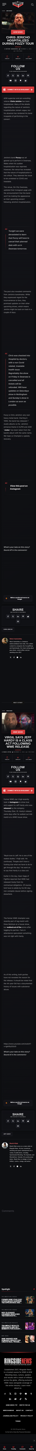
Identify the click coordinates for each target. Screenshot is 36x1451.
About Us (20, 1410)
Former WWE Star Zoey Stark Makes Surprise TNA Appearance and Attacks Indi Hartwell (12, 1301)
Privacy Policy (26, 1416)
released (7, 808)
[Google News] (18, 76)
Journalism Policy (10, 1416)
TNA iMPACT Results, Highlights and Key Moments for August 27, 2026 (11, 1327)
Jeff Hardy (7, 1134)
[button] (32, 4)
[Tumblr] (31, 1393)
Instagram (14, 802)
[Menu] (4, 4)
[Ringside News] (18, 5)
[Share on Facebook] (8, 616)
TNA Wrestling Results (10, 1322)
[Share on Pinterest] (23, 616)
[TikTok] (20, 1399)
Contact (29, 1410)
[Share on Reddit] (28, 616)
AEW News (9, 10)
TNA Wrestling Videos (9, 1296)
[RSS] (25, 1399)
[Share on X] (13, 616)
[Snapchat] (20, 81)
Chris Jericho (16, 101)
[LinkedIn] (23, 76)
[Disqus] (18, 1242)
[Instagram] (16, 81)
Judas (7, 430)
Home (3, 10)
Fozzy (18, 158)
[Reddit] (26, 81)
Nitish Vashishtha (12, 49)
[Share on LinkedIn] (18, 616)
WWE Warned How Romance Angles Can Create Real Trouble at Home (11, 1340)
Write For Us (24, 1405)
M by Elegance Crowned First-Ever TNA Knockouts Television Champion (11, 1314)
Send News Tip (11, 1405)
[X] (13, 76)
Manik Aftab (7, 752)
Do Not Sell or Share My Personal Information (18, 1432)
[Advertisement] (19, 274)
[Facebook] (8, 76)
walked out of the (14, 927)
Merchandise (8, 1410)
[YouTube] (10, 81)
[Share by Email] (18, 621)
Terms (18, 1421)
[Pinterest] (28, 76)
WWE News (9, 710)
